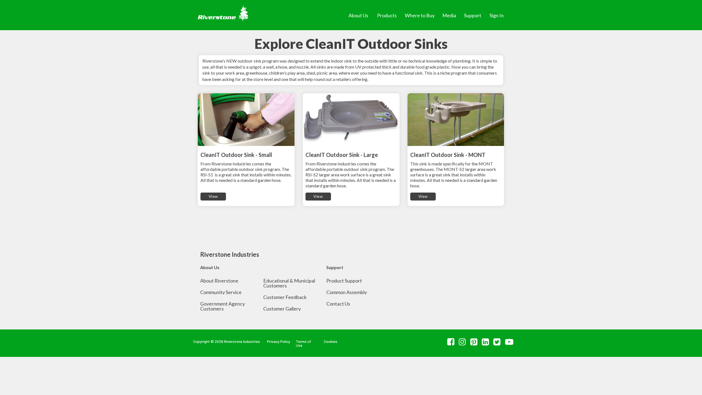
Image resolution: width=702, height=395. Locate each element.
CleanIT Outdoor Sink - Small (236, 154)
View (213, 196)
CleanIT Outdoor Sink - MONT (447, 154)
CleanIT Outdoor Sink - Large (341, 154)
